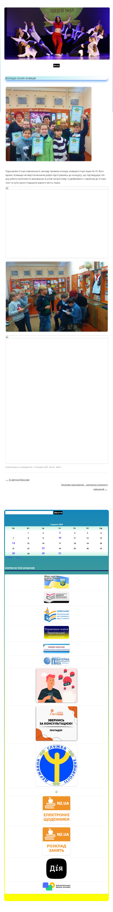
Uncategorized (26, 467)
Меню (56, 65)
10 (59, 537)
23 (43, 548)
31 (59, 553)
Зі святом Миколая (17, 479)
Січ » (18, 557)
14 (13, 543)
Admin (58, 467)
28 (13, 553)
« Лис (9, 557)
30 (43, 553)
